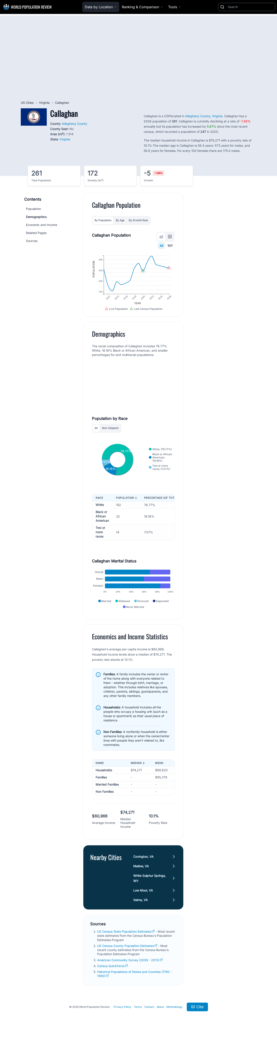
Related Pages (36, 233)
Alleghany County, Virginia (203, 116)
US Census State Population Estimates (124, 931)
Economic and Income (41, 225)
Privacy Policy (122, 1006)
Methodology (174, 1006)
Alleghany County (74, 123)
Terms (138, 1006)
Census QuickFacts (110, 966)
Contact (149, 1006)
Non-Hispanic (110, 428)
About (160, 1006)
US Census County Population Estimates (125, 946)
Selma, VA (140, 900)
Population (33, 209)
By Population (103, 220)
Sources (31, 241)
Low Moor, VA (143, 890)
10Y (170, 245)
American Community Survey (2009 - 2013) (128, 960)
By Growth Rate (138, 220)
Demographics (36, 217)
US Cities (27, 102)
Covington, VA (143, 856)
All (161, 245)
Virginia (44, 102)
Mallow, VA (141, 866)
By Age (120, 220)
